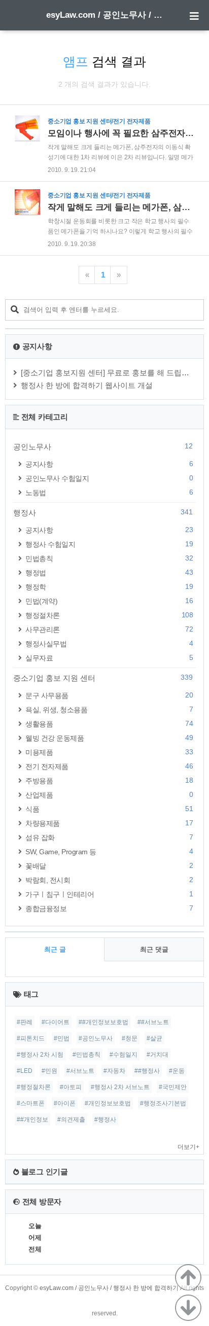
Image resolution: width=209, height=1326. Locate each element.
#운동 (177, 1070)
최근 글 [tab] (55, 949)
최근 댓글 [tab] (154, 949)
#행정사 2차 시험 (40, 1054)
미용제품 (109, 752)
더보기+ (188, 1146)
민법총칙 (109, 558)
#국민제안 (173, 1087)
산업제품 (109, 794)
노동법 (109, 492)
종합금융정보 (109, 908)
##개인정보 (32, 1119)
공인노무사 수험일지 (109, 478)
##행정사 (147, 1070)
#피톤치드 (31, 1038)
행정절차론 (109, 615)
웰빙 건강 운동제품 (109, 738)
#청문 (129, 1038)
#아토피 (71, 1087)
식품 (109, 809)
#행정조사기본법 (163, 1103)
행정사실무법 (109, 643)
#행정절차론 (34, 1087)
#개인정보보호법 (108, 1103)
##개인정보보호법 (103, 1022)
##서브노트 (153, 1022)
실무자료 (109, 657)
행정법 (109, 572)
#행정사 (105, 1119)
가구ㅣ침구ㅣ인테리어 (109, 894)
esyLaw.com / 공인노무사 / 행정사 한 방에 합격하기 (104, 15)
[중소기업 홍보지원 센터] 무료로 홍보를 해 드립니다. (110, 372)
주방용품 (109, 780)
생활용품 (109, 723)
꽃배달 (109, 865)
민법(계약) (109, 601)
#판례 (24, 1022)
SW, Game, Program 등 (109, 851)
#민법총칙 (86, 1054)
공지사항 (109, 464)
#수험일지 (123, 1054)
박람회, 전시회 (109, 880)
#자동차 (114, 1070)
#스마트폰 (31, 1103)
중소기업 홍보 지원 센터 (103, 677)
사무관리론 (109, 629)
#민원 (49, 1070)
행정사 (103, 512)
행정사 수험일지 (109, 544)
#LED (24, 1070)
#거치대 (157, 1054)
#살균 (154, 1038)
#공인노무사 (96, 1038)
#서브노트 (80, 1070)
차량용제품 (109, 823)
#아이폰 (65, 1103)
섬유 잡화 (109, 837)
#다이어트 (55, 1022)
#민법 (61, 1038)
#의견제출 (71, 1119)
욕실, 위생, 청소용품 (109, 709)
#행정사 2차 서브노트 (120, 1087)
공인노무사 (103, 446)
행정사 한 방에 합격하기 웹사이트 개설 (87, 385)
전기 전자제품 (109, 766)
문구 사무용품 (109, 695)
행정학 (109, 586)
